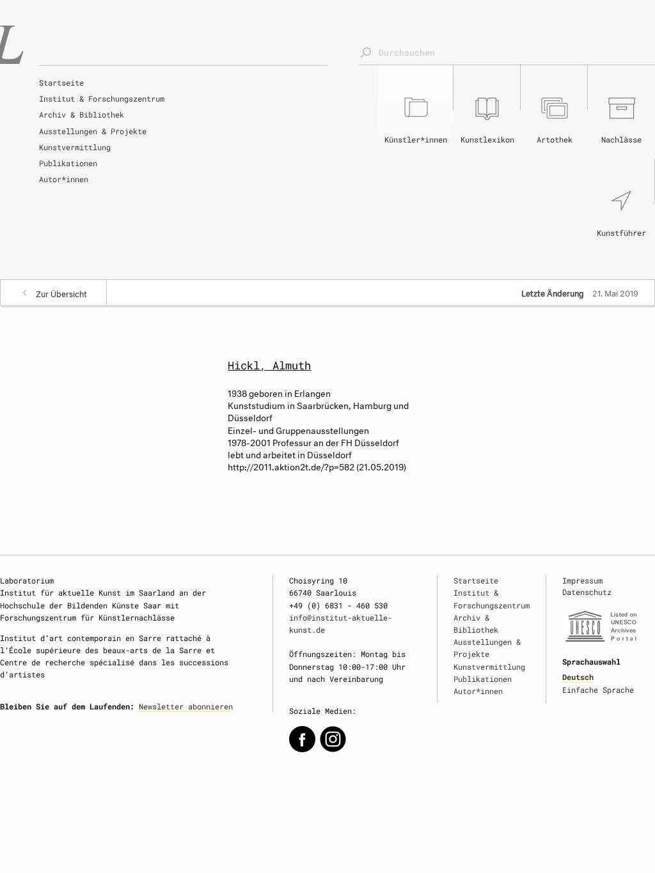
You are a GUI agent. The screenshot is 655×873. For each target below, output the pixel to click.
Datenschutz (587, 592)
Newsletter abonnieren (186, 706)
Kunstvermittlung (75, 147)
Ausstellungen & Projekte (92, 131)
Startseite (61, 82)
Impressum (582, 580)
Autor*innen (63, 179)
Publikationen (68, 163)
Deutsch (578, 677)
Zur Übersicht (61, 292)
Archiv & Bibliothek (81, 114)
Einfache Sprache (598, 689)
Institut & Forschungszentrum (101, 98)
